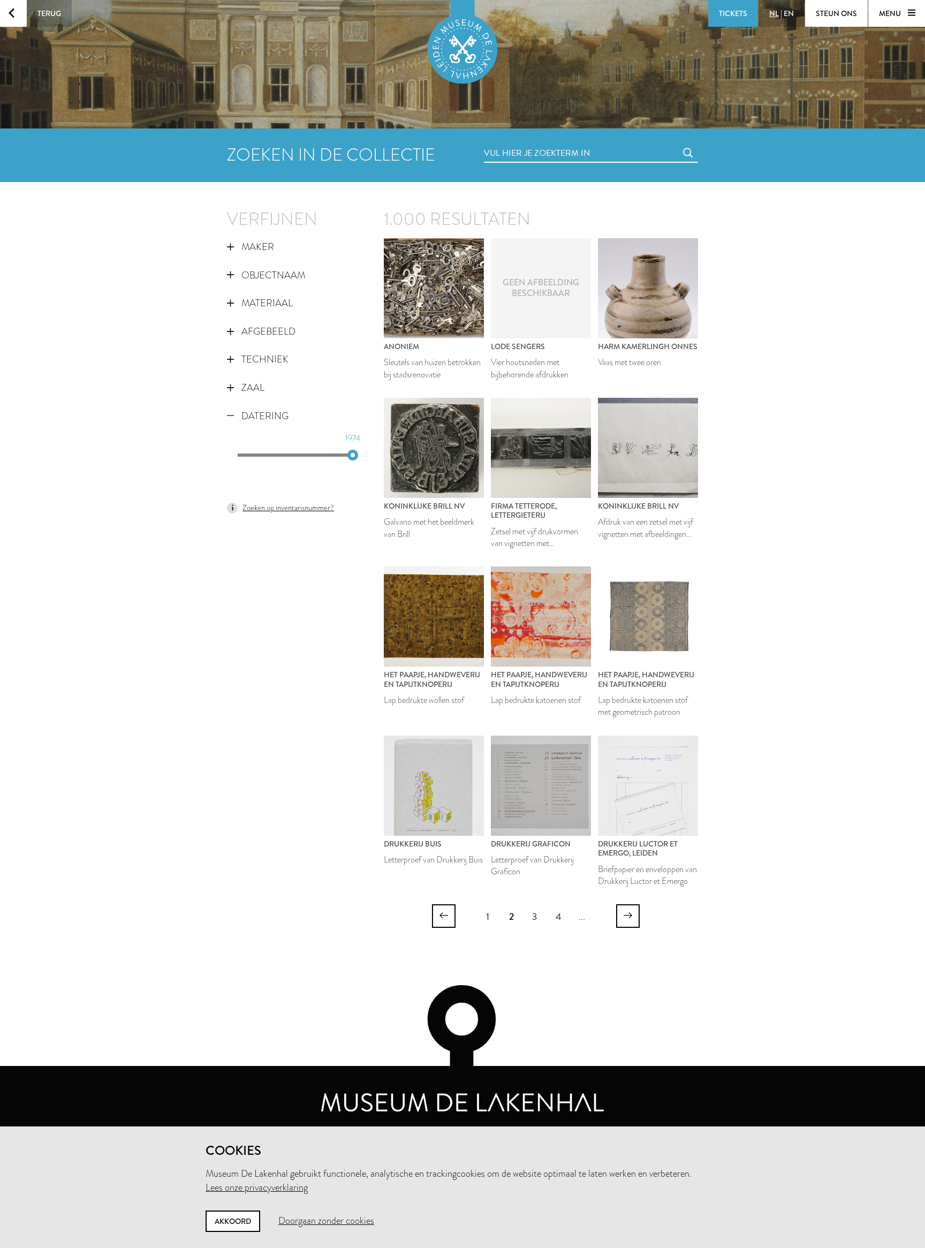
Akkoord (233, 1221)
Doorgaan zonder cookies (326, 1221)
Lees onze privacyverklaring (257, 1187)
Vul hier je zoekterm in (517, 141)
